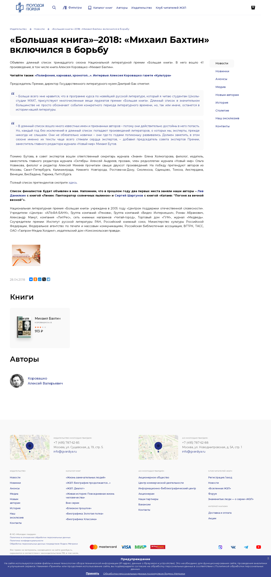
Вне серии (72, 502)
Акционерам (146, 493)
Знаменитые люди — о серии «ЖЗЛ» (231, 499)
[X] (44, 279)
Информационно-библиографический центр (167, 488)
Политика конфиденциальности (26, 540)
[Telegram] (48, 279)
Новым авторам (227, 95)
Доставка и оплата (220, 512)
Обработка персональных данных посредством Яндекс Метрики (44, 543)
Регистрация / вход (220, 477)
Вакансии (144, 504)
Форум (212, 493)
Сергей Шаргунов (129, 195)
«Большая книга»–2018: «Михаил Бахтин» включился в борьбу (90, 28)
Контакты (222, 126)
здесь (73, 182)
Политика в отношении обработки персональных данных (40, 537)
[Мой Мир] (39, 279)
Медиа (220, 87)
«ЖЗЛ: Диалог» (75, 488)
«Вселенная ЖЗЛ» (219, 488)
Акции (212, 518)
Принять (92, 573)
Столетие (222, 110)
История (221, 102)
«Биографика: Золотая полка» (84, 513)
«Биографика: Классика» (81, 519)
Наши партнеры (148, 499)
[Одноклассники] (35, 279)
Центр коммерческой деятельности (161, 482)
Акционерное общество (153, 477)
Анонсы (221, 79)
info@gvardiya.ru (65, 451)
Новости (39, 28)
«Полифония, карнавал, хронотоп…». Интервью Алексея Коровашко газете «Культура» (103, 75)
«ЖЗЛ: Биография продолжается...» (88, 482)
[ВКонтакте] (31, 279)
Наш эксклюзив (227, 118)
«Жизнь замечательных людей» (86, 477)
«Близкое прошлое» (78, 508)
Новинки (222, 71)
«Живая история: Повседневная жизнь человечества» (90, 495)
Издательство (18, 28)
